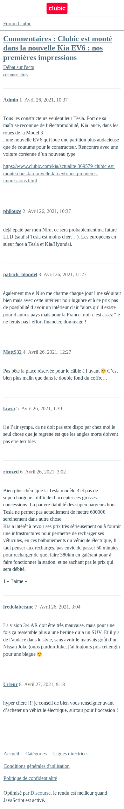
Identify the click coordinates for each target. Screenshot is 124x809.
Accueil (11, 753)
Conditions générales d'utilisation (36, 766)
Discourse (41, 793)
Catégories (36, 753)
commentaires (15, 74)
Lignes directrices (70, 753)
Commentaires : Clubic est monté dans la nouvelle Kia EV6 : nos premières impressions (57, 47)
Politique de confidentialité (30, 778)
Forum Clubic (17, 23)
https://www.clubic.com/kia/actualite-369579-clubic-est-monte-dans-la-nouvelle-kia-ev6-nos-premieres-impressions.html (59, 173)
